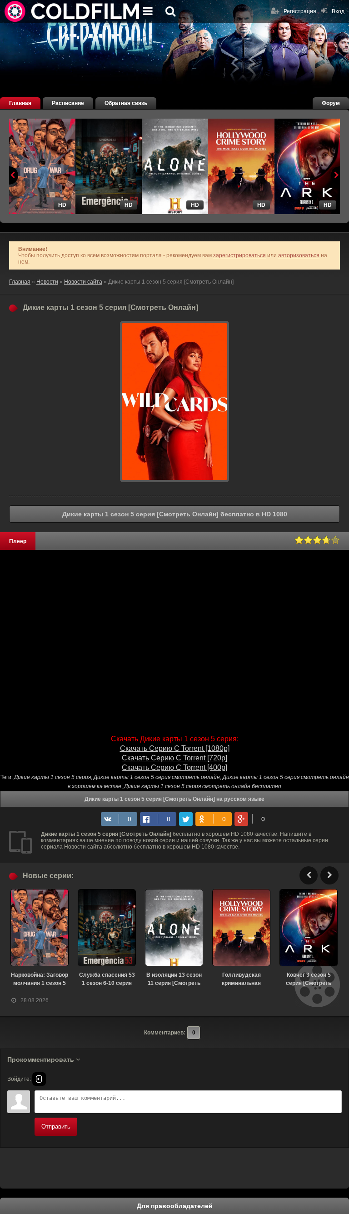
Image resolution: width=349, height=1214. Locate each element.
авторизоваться (298, 255)
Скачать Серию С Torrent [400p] (174, 767)
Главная (20, 103)
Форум (331, 103)
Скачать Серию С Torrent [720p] (174, 758)
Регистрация (300, 11)
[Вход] (39, 1079)
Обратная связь (126, 103)
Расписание (68, 103)
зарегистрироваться (239, 255)
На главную (73, 11)
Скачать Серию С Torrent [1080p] (174, 748)
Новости (47, 282)
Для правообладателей (175, 1205)
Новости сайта (83, 282)
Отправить (55, 1126)
